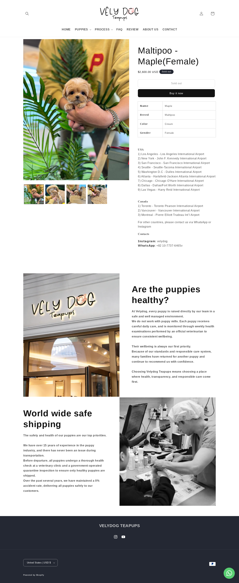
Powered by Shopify (33, 575)
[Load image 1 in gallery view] (34, 194)
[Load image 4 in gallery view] (97, 194)
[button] (27, 13)
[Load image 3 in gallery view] (76, 194)
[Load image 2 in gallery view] (55, 194)
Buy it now (176, 93)
